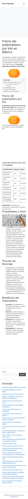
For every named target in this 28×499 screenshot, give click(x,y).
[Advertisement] (14, 23)
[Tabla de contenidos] (23, 80)
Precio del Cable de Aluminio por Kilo (13, 394)
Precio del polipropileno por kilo (12, 82)
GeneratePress (14, 496)
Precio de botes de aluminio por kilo (12, 446)
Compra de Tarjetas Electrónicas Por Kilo (14, 387)
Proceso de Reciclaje (10, 89)
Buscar (4, 372)
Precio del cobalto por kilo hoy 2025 (12, 469)
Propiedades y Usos (9, 87)
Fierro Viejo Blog (7, 3)
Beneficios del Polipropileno (11, 91)
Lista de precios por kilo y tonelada (13, 84)
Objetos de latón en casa (9, 443)
